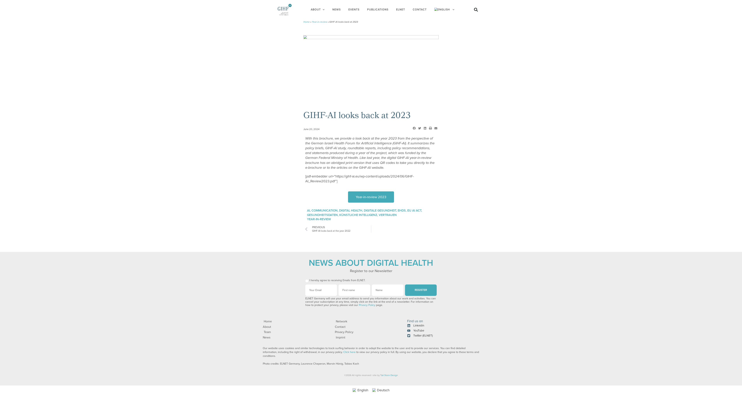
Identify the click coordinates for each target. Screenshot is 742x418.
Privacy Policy (367, 305)
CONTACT (420, 9)
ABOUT (316, 9)
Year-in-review (319, 22)
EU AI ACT (414, 210)
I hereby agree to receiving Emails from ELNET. (337, 280)
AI (308, 210)
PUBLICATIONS (377, 9)
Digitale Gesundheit (380, 210)
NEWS (336, 9)
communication (324, 210)
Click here (349, 352)
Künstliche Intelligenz (358, 215)
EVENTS (353, 9)
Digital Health (350, 210)
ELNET (400, 9)
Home (306, 22)
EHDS (402, 210)
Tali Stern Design (389, 375)
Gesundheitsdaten (322, 215)
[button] (476, 10)
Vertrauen (388, 215)
